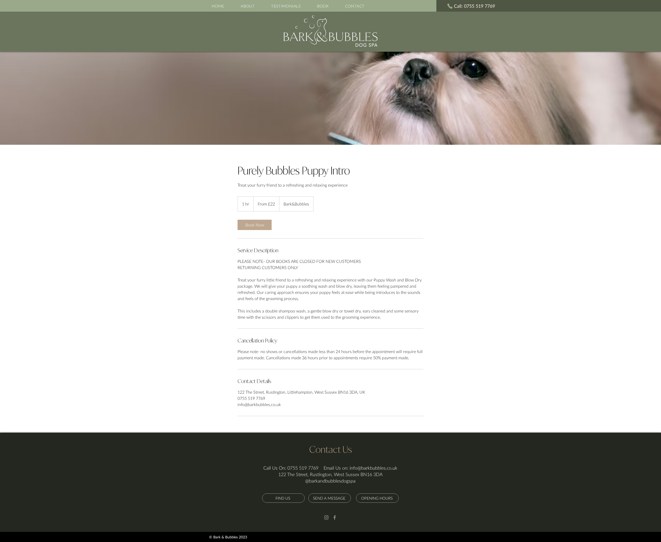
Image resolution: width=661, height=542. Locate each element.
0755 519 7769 (302, 468)
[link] (255, 225)
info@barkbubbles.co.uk (373, 468)
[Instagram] (326, 517)
